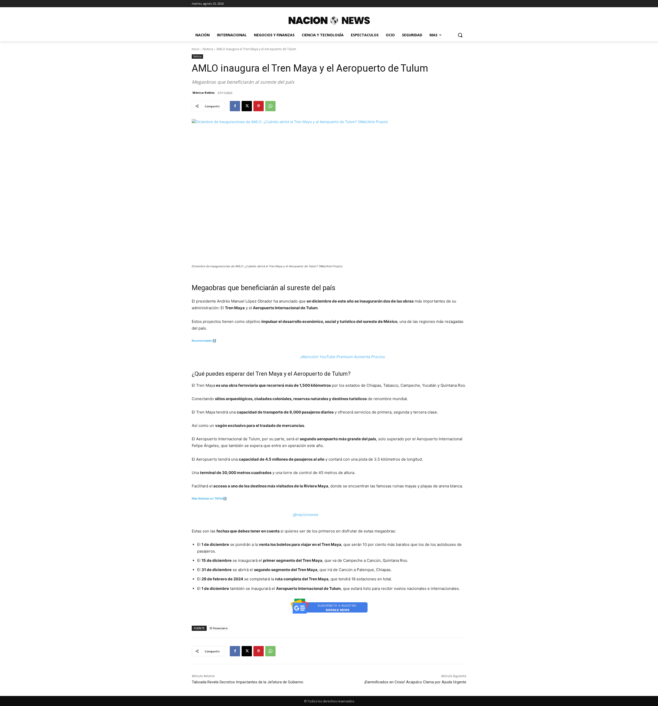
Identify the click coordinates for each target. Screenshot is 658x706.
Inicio (195, 49)
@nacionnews (305, 514)
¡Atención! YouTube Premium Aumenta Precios (342, 356)
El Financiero (219, 628)
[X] (247, 106)
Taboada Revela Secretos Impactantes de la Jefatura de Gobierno (247, 682)
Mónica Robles (204, 92)
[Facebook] (235, 106)
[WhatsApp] (270, 106)
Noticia (208, 49)
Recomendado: (202, 340)
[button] (460, 35)
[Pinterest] (258, 106)
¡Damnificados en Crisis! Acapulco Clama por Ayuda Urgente (415, 682)
